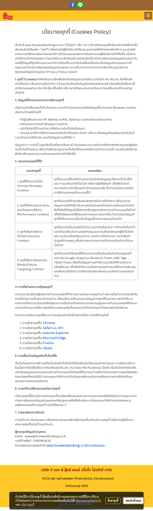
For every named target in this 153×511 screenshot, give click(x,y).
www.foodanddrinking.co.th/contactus (75, 445)
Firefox (48, 342)
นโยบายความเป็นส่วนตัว (88, 500)
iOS (60, 327)
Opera (47, 347)
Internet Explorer (56, 332)
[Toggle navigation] (148, 16)
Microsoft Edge (54, 337)
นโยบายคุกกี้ (27, 504)
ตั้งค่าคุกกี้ (113, 500)
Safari (47, 327)
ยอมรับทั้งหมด (133, 500)
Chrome (49, 322)
